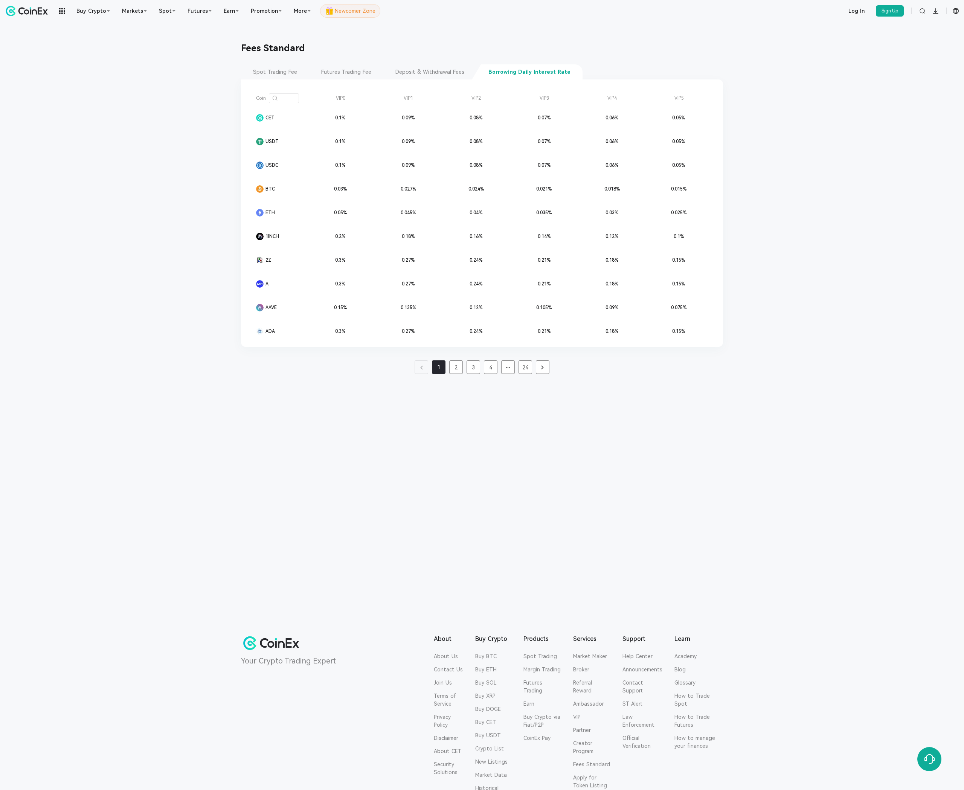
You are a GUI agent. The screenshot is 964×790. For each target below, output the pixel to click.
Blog (680, 669)
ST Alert (632, 704)
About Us (446, 656)
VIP (577, 717)
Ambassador (588, 704)
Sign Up (890, 11)
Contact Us (448, 669)
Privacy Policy (442, 721)
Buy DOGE (488, 709)
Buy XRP (485, 696)
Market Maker (590, 656)
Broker (581, 669)
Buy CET (485, 722)
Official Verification (636, 742)
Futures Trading (532, 687)
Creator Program (583, 747)
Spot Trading (540, 656)
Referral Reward (582, 687)
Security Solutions (446, 768)
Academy (685, 656)
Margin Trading (542, 669)
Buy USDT (488, 735)
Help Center (637, 656)
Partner (582, 730)
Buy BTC (486, 656)
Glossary (685, 683)
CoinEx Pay (537, 738)
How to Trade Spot (692, 700)
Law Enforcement (638, 721)
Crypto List (489, 749)
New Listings (491, 762)
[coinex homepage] (28, 11)
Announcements (642, 669)
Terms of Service (445, 700)
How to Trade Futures (692, 721)
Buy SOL (486, 683)
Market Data (491, 775)
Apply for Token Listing (590, 781)
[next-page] (542, 367)
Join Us (443, 683)
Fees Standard (591, 764)
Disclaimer (446, 738)
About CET (448, 751)
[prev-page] (421, 367)
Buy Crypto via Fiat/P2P (541, 721)
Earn (528, 704)
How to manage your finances (694, 742)
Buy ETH (486, 669)
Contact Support (632, 687)
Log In (856, 11)
